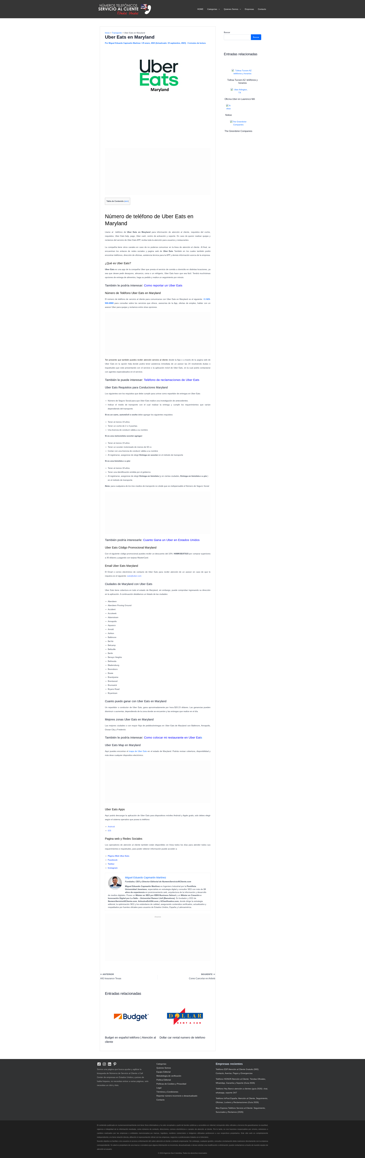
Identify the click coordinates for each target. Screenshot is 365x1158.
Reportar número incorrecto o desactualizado (176, 1096)
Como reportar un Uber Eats (163, 285)
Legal (158, 1088)
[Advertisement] (157, 125)
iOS (109, 830)
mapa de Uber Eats (138, 751)
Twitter (111, 864)
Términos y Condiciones (167, 1092)
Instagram (112, 868)
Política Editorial (163, 1080)
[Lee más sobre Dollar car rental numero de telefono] (185, 1016)
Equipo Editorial (163, 1072)
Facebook (112, 860)
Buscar (227, 32)
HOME (200, 9)
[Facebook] (99, 1064)
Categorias (212, 9)
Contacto (262, 9)
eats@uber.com (134, 576)
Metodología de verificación (168, 1076)
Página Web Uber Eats (118, 856)
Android (111, 826)
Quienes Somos (231, 9)
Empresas (249, 9)
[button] (218, 9)
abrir (126, 201)
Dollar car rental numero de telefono (182, 1037)
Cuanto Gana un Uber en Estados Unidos (171, 540)
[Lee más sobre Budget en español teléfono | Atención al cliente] (130, 1016)
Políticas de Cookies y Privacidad (171, 1084)
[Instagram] (104, 1064)
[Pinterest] (115, 1064)
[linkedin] (109, 1064)
